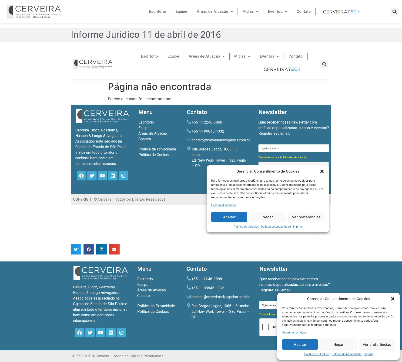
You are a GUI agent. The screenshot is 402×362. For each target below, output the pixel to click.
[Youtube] (100, 332)
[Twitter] (90, 332)
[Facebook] (79, 332)
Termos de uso (267, 314)
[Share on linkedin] (101, 249)
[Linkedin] (111, 332)
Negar (338, 344)
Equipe (181, 11)
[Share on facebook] (89, 249)
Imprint (368, 354)
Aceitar (300, 344)
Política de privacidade (347, 354)
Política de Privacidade (156, 306)
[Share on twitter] (76, 249)
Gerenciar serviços (294, 332)
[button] (392, 299)
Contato (304, 11)
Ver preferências (377, 344)
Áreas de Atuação (212, 11)
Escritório (157, 11)
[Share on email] (114, 249)
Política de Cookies (316, 354)
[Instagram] (121, 332)
